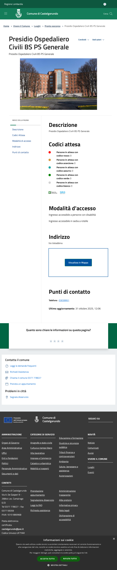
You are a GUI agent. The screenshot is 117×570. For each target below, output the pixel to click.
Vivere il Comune (21, 26)
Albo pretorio (65, 500)
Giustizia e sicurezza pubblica (69, 445)
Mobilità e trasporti (39, 468)
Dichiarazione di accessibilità (66, 517)
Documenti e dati (10, 473)
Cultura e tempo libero (41, 448)
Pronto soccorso (52, 26)
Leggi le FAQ (36, 505)
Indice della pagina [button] (20, 120)
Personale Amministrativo (14, 468)
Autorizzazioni (66, 475)
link (85, 553)
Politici (5, 463)
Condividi (82, 39)
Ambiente (63, 461)
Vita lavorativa (37, 453)
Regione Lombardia (13, 4)
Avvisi (91, 453)
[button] (58, 565)
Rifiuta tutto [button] (70, 558)
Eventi (91, 472)
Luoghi (37, 26)
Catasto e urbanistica (40, 463)
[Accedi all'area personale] (105, 4)
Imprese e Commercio (40, 458)
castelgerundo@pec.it (13, 529)
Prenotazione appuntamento (37, 493)
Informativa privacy (68, 505)
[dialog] (58, 553)
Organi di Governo (10, 442)
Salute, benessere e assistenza (68, 468)
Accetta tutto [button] (47, 559)
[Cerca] (111, 13)
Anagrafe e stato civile (41, 442)
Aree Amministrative (12, 448)
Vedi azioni (97, 39)
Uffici (4, 453)
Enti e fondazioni (10, 458)
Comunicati (93, 448)
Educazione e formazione (71, 438)
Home (6, 26)
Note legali (64, 510)
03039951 (64, 300)
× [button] (114, 539)
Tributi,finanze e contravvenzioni (67, 454)
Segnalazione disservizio (42, 500)
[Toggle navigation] (5, 13)
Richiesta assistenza (40, 510)
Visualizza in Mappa (78, 262)
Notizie (91, 442)
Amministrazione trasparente (67, 493)
